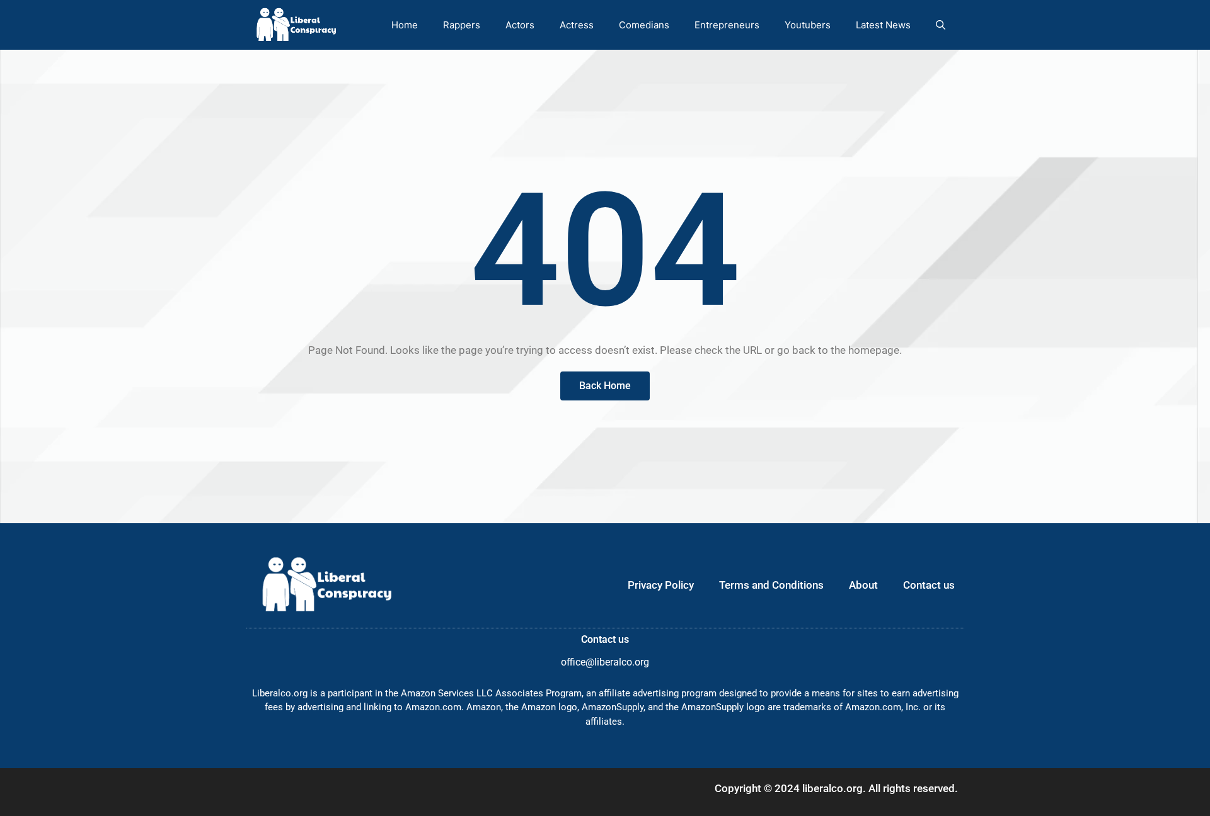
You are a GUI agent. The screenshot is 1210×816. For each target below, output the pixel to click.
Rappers (461, 25)
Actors (519, 25)
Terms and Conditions (771, 585)
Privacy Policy (661, 585)
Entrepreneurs (726, 25)
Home (404, 25)
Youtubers (808, 25)
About (863, 585)
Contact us (929, 585)
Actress (577, 25)
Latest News (883, 25)
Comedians (644, 25)
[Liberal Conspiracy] (295, 25)
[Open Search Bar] (940, 25)
